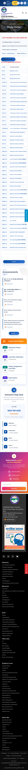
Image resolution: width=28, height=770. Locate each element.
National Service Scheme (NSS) (9, 690)
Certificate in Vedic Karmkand (17, 132)
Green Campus (5, 645)
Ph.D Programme (6, 581)
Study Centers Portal (7, 720)
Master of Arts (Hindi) (15, 186)
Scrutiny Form (5, 628)
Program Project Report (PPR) (8, 652)
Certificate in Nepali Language (17, 105)
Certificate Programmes (7, 571)
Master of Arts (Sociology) (16, 236)
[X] (13, 556)
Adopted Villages (6, 648)
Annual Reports (5, 747)
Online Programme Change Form (9, 702)
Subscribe (14, 488)
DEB (7, 18)
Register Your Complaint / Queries (9, 679)
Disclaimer (8, 755)
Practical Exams (5, 617)
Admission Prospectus (7, 574)
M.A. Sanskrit (13, 220)
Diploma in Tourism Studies (16, 140)
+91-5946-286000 (13, 447)
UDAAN (4, 745)
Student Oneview (6, 665)
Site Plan (4, 655)
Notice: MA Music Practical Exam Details (12, 311)
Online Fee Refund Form (7, 700)
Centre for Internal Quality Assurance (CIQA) (12, 736)
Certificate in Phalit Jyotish (16, 109)
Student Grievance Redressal (9, 758)
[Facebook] (4, 556)
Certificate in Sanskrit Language (18, 120)
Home (5, 24)
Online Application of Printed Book (9, 704)
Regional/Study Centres (7, 576)
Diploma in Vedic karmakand (17, 143)
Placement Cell (5, 686)
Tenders (4, 729)
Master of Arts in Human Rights (17, 201)
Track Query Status (6, 681)
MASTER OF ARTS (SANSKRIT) (17, 232)
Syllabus (4, 670)
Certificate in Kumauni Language (18, 97)
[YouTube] (17, 556)
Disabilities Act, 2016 (7, 742)
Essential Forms (5, 724)
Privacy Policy (23, 753)
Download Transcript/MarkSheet (9, 624)
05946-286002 (12, 425)
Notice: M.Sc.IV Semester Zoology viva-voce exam (13, 300)
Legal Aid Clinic (5, 597)
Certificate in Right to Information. (18, 117)
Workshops (4, 684)
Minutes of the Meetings (7, 657)
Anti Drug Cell (5, 602)
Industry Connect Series (7, 709)
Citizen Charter (5, 731)
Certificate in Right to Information (18, 113)
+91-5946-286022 (13, 433)
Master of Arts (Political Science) (18, 205)
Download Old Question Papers (9, 677)
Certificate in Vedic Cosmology (17, 124)
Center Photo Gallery (8, 59)
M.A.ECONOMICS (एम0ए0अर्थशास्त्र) (18, 159)
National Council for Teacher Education (11, 693)
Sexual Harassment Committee (9, 738)
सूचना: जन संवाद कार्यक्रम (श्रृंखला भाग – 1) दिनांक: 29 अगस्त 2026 (13, 290)
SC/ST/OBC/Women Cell (7, 733)
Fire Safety (4, 595)
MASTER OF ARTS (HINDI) (16, 197)
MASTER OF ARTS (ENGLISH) (17, 182)
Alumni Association (6, 688)
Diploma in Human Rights (16, 136)
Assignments (5, 668)
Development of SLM (6, 650)
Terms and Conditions (16, 755)
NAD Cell (4, 740)
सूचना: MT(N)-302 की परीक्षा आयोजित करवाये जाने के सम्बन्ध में (13, 280)
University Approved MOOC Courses (10, 583)
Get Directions (10, 519)
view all (13, 333)
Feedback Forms (6, 711)
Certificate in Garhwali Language (18, 90)
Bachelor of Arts (14, 71)
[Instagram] (8, 556)
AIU (11, 18)
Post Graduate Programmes (8, 565)
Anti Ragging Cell (6, 599)
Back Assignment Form (7, 631)
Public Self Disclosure (7, 722)
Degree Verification (6, 635)
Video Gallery (5, 675)
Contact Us (13, 761)
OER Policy (4, 643)
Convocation (5, 588)
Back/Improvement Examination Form (10, 626)
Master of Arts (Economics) (17, 155)
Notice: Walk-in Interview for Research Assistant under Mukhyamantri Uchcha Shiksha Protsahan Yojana (14, 322)
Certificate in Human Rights (17, 94)
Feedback (22, 758)
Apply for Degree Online (7, 633)
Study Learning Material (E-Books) (10, 672)
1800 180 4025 (14, 410)
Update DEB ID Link (6, 695)
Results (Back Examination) (8, 622)
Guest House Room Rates (8, 606)
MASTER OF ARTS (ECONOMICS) (18, 167)
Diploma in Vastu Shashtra (16, 147)
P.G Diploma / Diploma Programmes (10, 569)
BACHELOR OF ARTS (15, 74)
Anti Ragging (4, 753)
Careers (4, 726)
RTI (3, 641)
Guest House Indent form (7, 604)
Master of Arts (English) (16, 170)
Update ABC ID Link (6, 697)
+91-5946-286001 (13, 440)
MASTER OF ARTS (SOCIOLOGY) (18, 247)
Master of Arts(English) (16, 178)
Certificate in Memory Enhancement (19, 101)
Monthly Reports (6, 749)
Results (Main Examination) (8, 619)
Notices (4, 578)
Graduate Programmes (7, 567)
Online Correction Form (7, 706)
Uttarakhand (12, 17)
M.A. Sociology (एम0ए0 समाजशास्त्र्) (18, 239)
